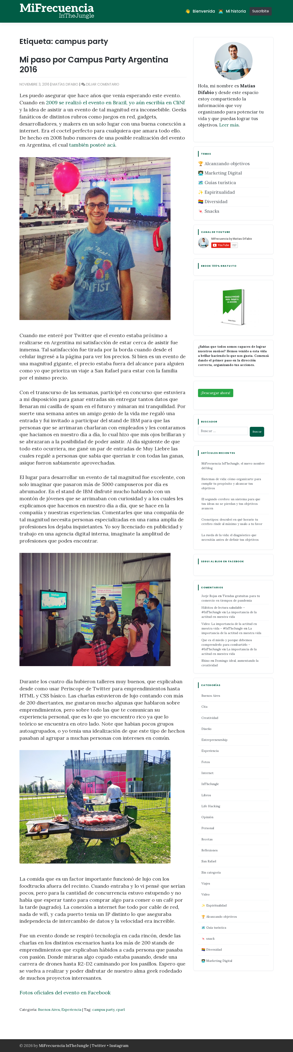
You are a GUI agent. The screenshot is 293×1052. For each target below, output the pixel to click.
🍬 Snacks (208, 211)
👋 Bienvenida (200, 11)
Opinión (207, 817)
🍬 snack (208, 939)
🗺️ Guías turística (217, 182)
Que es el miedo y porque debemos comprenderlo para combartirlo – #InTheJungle (226, 644)
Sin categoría (211, 872)
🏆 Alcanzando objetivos (224, 163)
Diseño (206, 729)
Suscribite (260, 11)
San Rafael (208, 861)
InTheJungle (210, 784)
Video (205, 894)
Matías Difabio (65, 84)
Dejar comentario (102, 84)
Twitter (99, 1045)
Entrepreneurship (214, 740)
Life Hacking (210, 806)
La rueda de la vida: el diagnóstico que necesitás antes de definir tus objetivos (230, 537)
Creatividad (209, 718)
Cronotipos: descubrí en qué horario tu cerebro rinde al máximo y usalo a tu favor (231, 522)
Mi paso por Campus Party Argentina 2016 (93, 64)
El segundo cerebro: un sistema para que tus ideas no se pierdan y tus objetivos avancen (230, 503)
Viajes (205, 883)
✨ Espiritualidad (216, 192)
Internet (207, 773)
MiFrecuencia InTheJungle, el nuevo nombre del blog (233, 466)
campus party (103, 1009)
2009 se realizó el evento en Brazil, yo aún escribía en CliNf (115, 102)
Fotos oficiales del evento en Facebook (65, 992)
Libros (206, 795)
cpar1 (120, 1009)
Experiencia (71, 1009)
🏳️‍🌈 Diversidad (213, 201)
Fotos (205, 762)
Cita (204, 707)
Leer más (229, 125)
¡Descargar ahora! (215, 393)
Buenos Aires (49, 1009)
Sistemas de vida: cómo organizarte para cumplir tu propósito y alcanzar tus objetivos (231, 483)
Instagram (118, 1045)
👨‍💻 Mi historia (232, 11)
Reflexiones (209, 850)
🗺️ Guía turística (213, 928)
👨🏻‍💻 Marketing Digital (220, 173)
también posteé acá (92, 145)
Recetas (207, 839)
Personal (207, 828)
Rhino (205, 661)
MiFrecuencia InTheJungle (64, 1045)
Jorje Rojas (209, 596)
